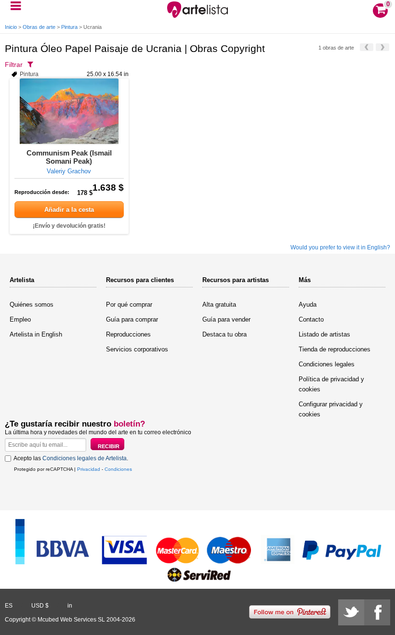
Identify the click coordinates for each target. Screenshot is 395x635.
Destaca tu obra (224, 334)
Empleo (20, 319)
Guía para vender (226, 319)
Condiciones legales (327, 364)
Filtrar (14, 64)
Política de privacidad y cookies (331, 384)
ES (9, 605)
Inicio (11, 27)
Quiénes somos (31, 304)
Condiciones (118, 469)
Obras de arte (39, 27)
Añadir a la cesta (69, 209)
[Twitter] (351, 612)
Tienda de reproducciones (334, 349)
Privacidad (88, 469)
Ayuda (307, 304)
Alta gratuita (219, 304)
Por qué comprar (129, 304)
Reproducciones (128, 334)
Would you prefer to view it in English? (340, 247)
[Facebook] (377, 612)
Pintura (69, 27)
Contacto (311, 319)
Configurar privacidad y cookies (331, 409)
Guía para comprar (132, 319)
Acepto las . (70, 458)
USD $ (40, 605)
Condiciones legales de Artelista (84, 458)
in (69, 605)
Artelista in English (36, 334)
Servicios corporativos (137, 349)
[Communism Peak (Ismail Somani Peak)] (69, 111)
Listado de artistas (324, 334)
